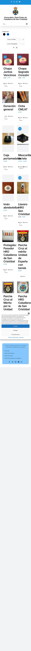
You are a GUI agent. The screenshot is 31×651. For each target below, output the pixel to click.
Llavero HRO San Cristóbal (24, 209)
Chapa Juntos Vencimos (9, 72)
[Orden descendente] (23, 39)
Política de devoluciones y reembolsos (13, 358)
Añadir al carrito (6, 85)
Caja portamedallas (12, 156)
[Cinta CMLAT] (23, 97)
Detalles (11, 83)
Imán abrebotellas (11, 206)
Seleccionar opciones (21, 167)
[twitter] (12, 362)
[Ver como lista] (16, 47)
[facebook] (9, 362)
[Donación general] (8, 97)
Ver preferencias (16, 334)
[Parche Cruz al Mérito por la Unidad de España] (8, 287)
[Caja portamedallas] (8, 139)
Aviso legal (21, 337)
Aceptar (15, 326)
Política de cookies (9, 355)
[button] (28, 313)
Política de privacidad (9, 353)
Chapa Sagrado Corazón (23, 72)
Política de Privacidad (13, 337)
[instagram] (15, 362)
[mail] (21, 362)
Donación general (9, 107)
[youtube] (18, 362)
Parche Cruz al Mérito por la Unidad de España (8, 306)
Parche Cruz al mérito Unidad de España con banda (23, 256)
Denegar (15, 330)
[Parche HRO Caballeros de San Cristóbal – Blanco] (23, 287)
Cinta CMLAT (23, 107)
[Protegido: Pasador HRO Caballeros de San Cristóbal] (8, 236)
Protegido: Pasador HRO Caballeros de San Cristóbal (10, 253)
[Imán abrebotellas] (8, 188)
